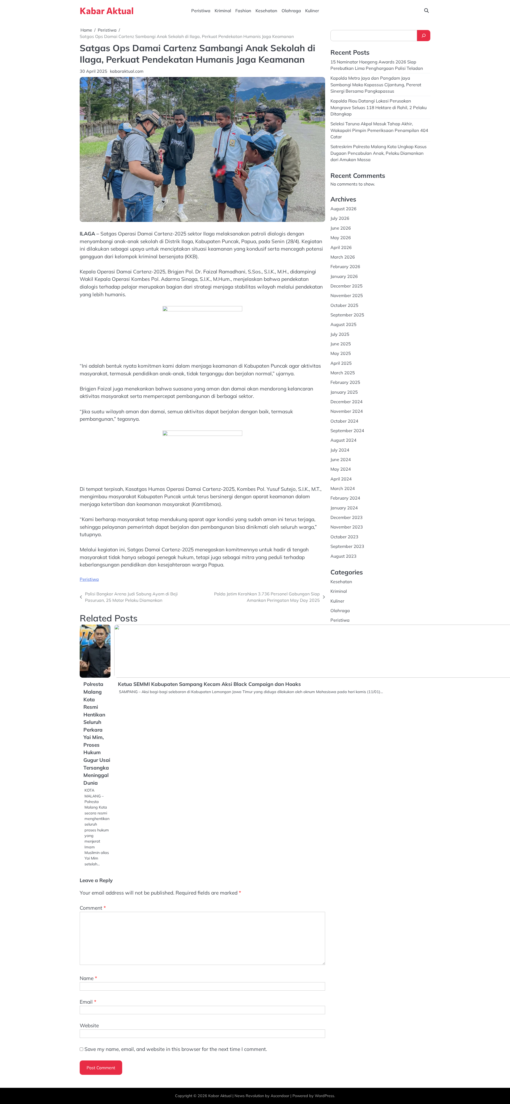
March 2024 (342, 488)
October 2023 (344, 536)
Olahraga (291, 10)
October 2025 (344, 305)
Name (88, 978)
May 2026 (340, 237)
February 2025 (345, 382)
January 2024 (344, 507)
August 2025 (343, 324)
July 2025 (339, 334)
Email (88, 1002)
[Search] (423, 35)
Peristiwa (200, 10)
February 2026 (345, 266)
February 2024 (345, 498)
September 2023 (347, 546)
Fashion (243, 10)
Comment (93, 908)
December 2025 (346, 286)
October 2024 (344, 421)
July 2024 (339, 450)
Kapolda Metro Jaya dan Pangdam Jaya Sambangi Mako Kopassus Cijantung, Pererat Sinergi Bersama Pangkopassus (375, 84)
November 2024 (346, 411)
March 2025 (342, 372)
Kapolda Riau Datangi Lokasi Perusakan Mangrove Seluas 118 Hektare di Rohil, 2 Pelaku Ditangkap (378, 107)
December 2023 (346, 517)
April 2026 (341, 247)
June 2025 (340, 343)
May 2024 (340, 469)
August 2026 (343, 208)
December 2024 (346, 401)
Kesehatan (266, 10)
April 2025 (341, 363)
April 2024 (341, 479)
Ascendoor (280, 1095)
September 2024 (347, 430)
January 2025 (344, 392)
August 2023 (343, 556)
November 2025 (346, 295)
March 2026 (342, 257)
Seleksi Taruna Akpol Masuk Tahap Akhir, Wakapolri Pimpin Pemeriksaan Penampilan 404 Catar (379, 130)
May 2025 (340, 353)
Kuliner (312, 10)
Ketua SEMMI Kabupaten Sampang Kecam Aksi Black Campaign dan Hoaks (209, 684)
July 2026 (339, 218)
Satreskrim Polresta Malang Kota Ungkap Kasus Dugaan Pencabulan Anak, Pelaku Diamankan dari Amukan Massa (378, 153)
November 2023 (346, 527)
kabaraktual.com (126, 71)
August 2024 (343, 440)
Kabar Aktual (107, 10)
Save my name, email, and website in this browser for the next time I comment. (175, 1049)
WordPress (324, 1095)
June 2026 (340, 228)
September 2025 (347, 314)
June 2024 (340, 459)
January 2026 (344, 276)
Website (89, 1025)
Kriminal (223, 10)
